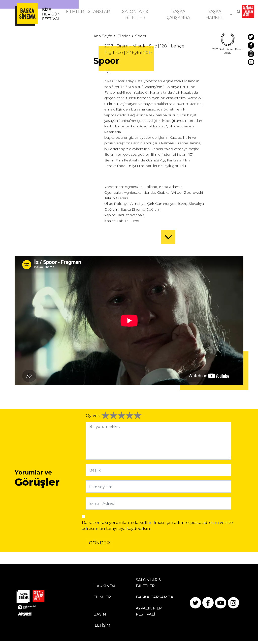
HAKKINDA (104, 585)
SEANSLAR (99, 11)
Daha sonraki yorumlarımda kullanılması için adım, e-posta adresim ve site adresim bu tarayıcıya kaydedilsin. (157, 525)
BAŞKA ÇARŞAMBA (178, 14)
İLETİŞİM (101, 625)
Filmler (123, 36)
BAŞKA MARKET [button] (214, 14)
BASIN (99, 614)
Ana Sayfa (102, 36)
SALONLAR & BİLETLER (135, 14)
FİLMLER (75, 11)
